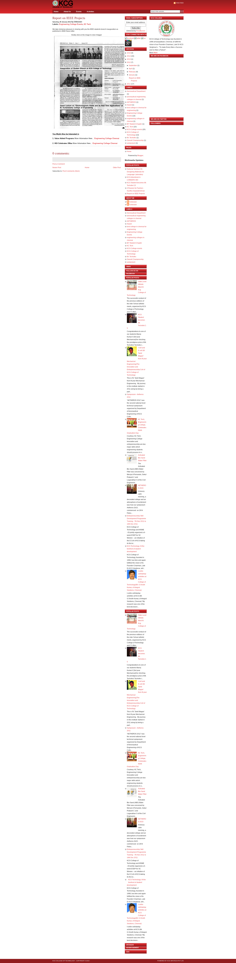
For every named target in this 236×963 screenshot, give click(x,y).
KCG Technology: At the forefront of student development (135, 549)
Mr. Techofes (132, 138)
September (133, 65)
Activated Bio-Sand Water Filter (142, 458)
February (132, 72)
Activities (90, 12)
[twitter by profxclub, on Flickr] (137, 38)
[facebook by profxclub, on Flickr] (129, 38)
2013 (129, 59)
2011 (129, 84)
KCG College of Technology (63, 960)
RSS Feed (180, 3)
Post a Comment (58, 164)
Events (79, 12)
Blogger (140, 155)
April (130, 69)
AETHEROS (131, 102)
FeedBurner (140, 31)
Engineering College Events (71, 24)
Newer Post (56, 167)
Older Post (117, 167)
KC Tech (87, 24)
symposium (131, 143)
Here (155, 53)
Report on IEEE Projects (68, 18)
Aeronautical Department (136, 91)
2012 (129, 62)
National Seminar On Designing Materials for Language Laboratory (135, 171)
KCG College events (134, 129)
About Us (67, 12)
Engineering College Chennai (106, 138)
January (132, 75)
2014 (129, 56)
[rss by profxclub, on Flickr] (143, 38)
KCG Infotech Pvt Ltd (175, 960)
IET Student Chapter (134, 124)
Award (129, 105)
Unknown (133, 202)
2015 (129, 53)
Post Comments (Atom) (71, 171)
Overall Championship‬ (135, 140)
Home (56, 12)
